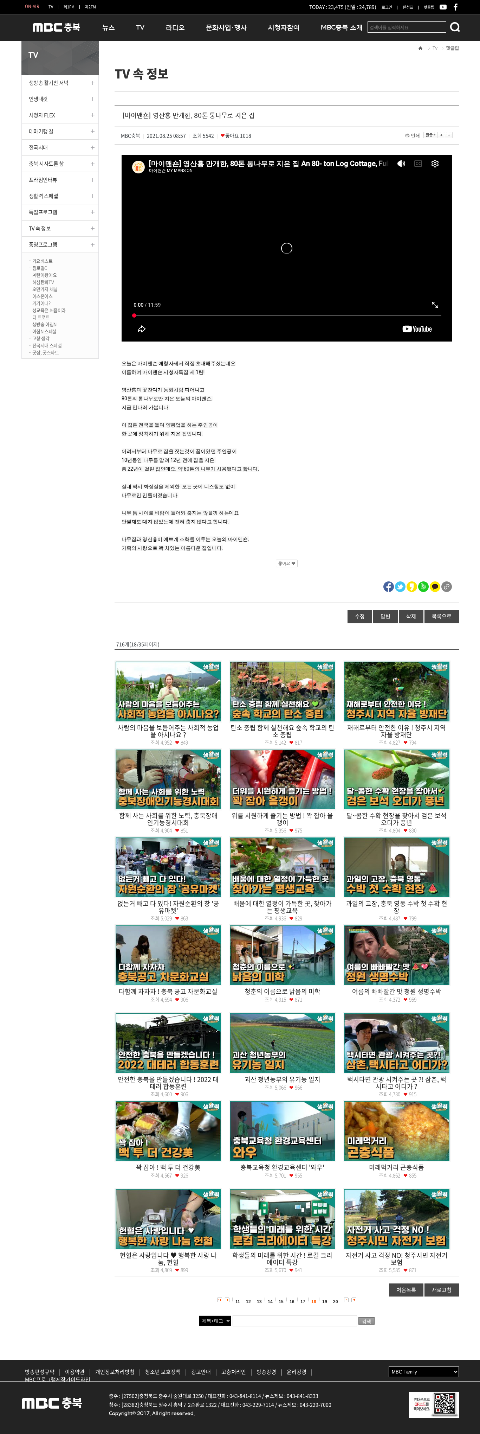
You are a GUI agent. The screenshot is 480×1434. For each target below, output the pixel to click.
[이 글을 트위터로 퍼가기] (400, 585)
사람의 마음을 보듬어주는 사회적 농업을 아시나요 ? (168, 731)
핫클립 (429, 7)
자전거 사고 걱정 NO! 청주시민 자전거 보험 (397, 1258)
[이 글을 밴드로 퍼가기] (423, 585)
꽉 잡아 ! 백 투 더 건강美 (168, 1167)
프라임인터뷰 (43, 180)
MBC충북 (56, 30)
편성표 (408, 7)
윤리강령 (296, 1372)
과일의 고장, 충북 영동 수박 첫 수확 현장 (396, 907)
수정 (360, 616)
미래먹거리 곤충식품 (396, 1167)
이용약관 (75, 1372)
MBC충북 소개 (342, 27)
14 (270, 1301)
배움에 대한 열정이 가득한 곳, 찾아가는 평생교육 (282, 907)
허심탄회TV (43, 282)
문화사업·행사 (226, 27)
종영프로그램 (43, 244)
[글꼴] (430, 135)
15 (281, 1301)
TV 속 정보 (40, 228)
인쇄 (415, 135)
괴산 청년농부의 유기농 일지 (282, 1079)
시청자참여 (284, 27)
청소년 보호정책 (163, 1372)
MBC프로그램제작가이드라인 (57, 1379)
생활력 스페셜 (43, 196)
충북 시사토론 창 (46, 163)
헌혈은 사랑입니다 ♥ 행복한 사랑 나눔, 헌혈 (168, 1258)
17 (302, 1301)
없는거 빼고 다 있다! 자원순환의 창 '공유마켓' (168, 907)
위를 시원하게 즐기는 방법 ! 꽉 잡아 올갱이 (282, 819)
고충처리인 (233, 1372)
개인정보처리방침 (115, 1372)
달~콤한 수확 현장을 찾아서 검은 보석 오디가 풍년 (396, 819)
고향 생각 (41, 338)
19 (324, 1301)
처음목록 (406, 1290)
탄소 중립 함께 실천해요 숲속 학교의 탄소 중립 (283, 731)
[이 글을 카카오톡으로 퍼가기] (435, 585)
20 (335, 1301)
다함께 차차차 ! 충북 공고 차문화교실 (168, 991)
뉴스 (108, 27)
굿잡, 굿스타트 (45, 352)
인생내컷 (38, 99)
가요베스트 (42, 260)
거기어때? (41, 303)
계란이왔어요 (44, 275)
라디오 (175, 27)
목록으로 (442, 616)
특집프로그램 (43, 212)
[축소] (449, 135)
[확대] (441, 135)
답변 (385, 616)
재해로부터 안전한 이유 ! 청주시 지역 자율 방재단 (396, 731)
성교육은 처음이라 (49, 310)
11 (237, 1301)
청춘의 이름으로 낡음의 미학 (282, 991)
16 (292, 1301)
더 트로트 (41, 317)
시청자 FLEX (42, 115)
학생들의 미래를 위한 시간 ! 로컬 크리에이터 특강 (282, 1258)
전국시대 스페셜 (47, 345)
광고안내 (201, 1372)
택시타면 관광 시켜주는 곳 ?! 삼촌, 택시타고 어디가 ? (396, 1083)
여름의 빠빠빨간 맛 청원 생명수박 (396, 991)
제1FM (69, 7)
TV (50, 7)
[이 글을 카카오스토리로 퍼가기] (412, 585)
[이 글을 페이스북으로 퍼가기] (388, 585)
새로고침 (442, 1290)
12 (248, 1301)
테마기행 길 (41, 131)
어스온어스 (42, 296)
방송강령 (266, 1372)
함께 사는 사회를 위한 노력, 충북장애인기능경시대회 (168, 819)
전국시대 (38, 147)
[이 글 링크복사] (446, 585)
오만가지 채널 (45, 289)
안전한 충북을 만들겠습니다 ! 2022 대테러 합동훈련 (168, 1083)
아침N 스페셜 (44, 331)
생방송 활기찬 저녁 (49, 83)
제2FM (90, 7)
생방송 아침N (44, 324)
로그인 (387, 7)
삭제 (411, 616)
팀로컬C (39, 267)
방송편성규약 (39, 1372)
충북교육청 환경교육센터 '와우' (282, 1167)
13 (259, 1301)
